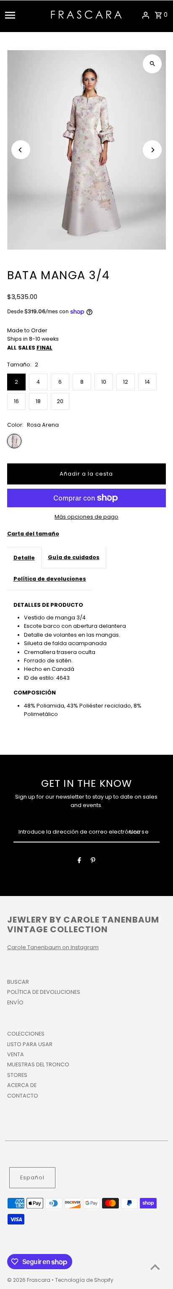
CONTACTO (22, 1095)
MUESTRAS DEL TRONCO (38, 1064)
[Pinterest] (93, 861)
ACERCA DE (22, 1085)
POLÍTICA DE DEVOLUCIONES (43, 992)
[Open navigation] (25, 15)
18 (38, 401)
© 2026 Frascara (29, 1280)
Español (32, 1177)
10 (103, 381)
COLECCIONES (26, 1033)
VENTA (15, 1054)
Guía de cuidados (74, 557)
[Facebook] (79, 861)
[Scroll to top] (155, 1266)
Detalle (24, 557)
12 (125, 381)
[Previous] (20, 149)
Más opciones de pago (86, 516)
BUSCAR (18, 981)
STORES (17, 1075)
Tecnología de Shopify (84, 1280)
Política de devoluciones (49, 578)
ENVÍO (15, 1002)
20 (60, 401)
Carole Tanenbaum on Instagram (53, 947)
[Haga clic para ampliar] (152, 63)
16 (16, 401)
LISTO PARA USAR (29, 1044)
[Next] (152, 149)
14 (147, 381)
